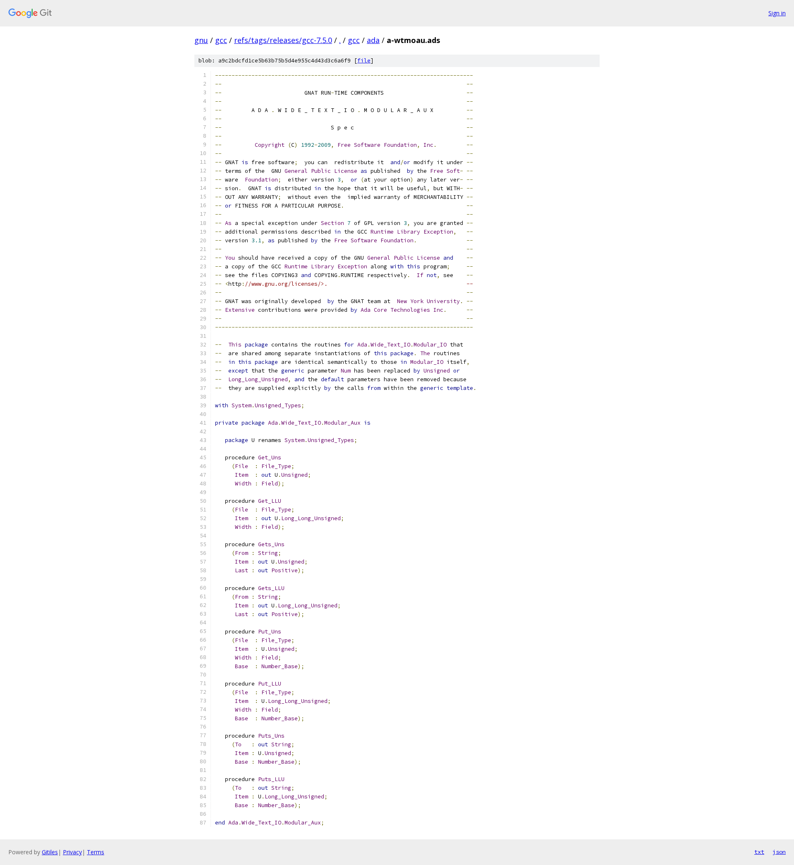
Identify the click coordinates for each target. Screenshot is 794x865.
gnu (201, 40)
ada (373, 40)
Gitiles (50, 852)
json (779, 851)
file (364, 60)
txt (759, 851)
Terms (95, 852)
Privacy (72, 852)
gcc (221, 40)
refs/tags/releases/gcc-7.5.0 (283, 40)
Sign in (777, 13)
